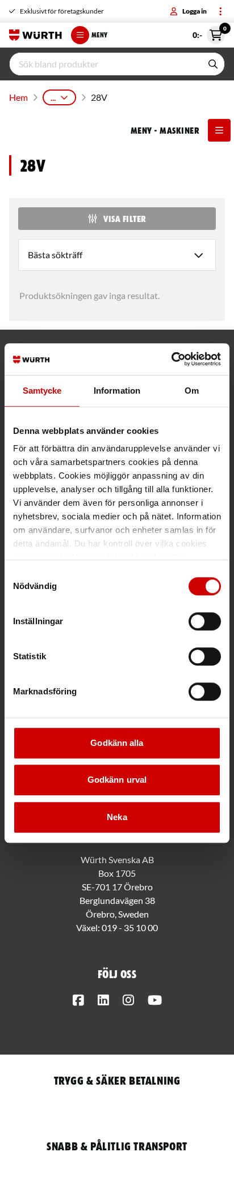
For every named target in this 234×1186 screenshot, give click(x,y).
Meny (99, 35)
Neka (117, 817)
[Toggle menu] (220, 11)
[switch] (205, 621)
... (53, 97)
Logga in (194, 11)
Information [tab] (117, 390)
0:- (209, 33)
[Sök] (213, 64)
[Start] (35, 35)
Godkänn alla (116, 743)
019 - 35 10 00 (130, 927)
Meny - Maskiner (165, 130)
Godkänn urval (117, 779)
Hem (18, 97)
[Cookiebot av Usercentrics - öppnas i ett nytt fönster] (171, 359)
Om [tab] (192, 390)
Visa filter (124, 219)
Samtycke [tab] (42, 390)
